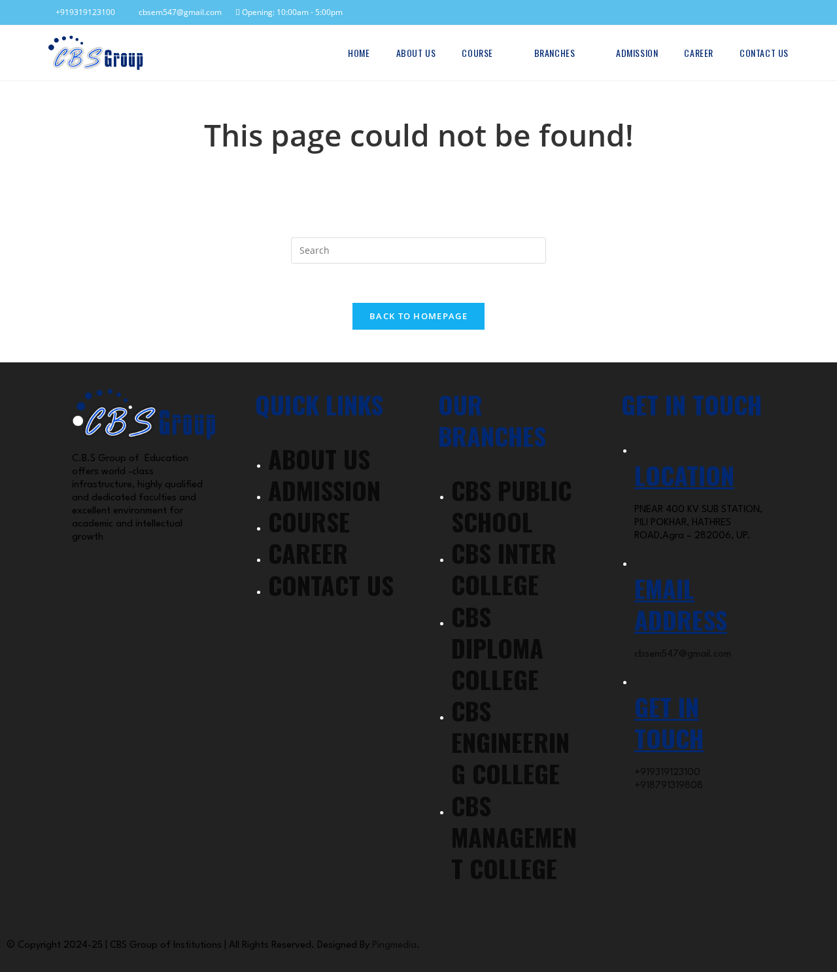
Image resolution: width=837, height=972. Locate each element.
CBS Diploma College (497, 647)
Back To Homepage (418, 316)
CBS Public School (511, 506)
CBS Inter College (503, 568)
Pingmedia (394, 945)
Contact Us (331, 584)
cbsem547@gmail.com (177, 12)
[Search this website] (418, 249)
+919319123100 (83, 12)
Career (308, 552)
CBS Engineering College (510, 741)
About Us (319, 458)
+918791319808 (668, 786)
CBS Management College (514, 836)
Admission (324, 490)
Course (309, 521)
